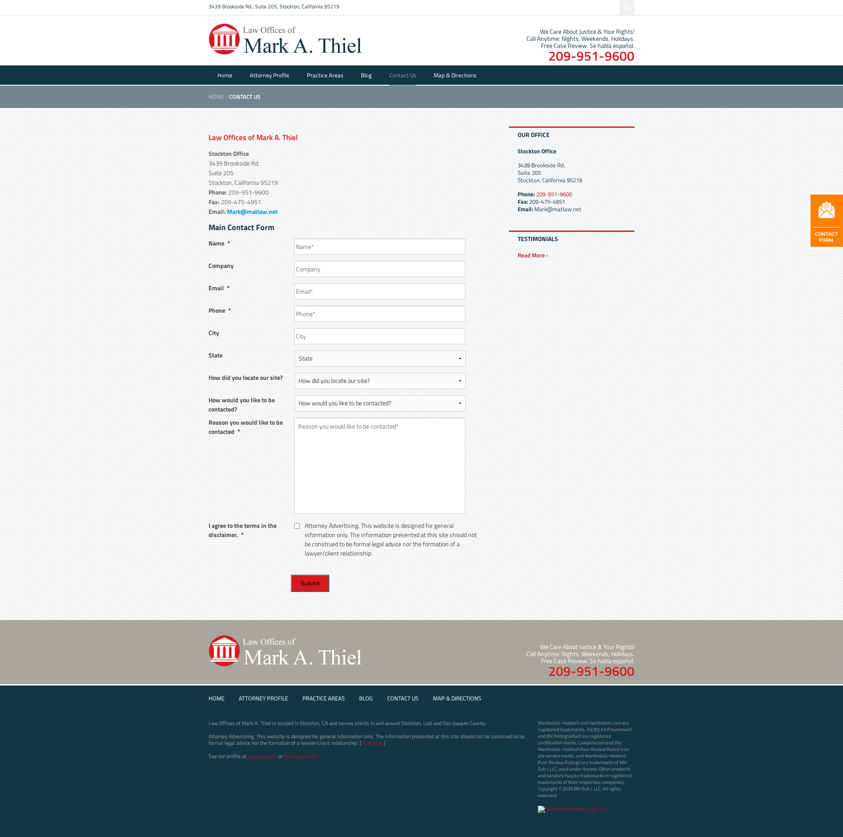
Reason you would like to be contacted (246, 427)
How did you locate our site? (246, 377)
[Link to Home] (285, 38)
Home (224, 75)
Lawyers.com (262, 756)
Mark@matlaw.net (252, 211)
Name (219, 243)
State (216, 355)
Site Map (372, 743)
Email (219, 287)
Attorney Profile (269, 75)
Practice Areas (325, 75)
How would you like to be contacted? (242, 404)
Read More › (533, 255)
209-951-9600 (591, 56)
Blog (366, 75)
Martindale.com (301, 756)
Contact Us (402, 75)
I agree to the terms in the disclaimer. (243, 530)
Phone (220, 310)
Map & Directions (455, 75)
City (214, 332)
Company (221, 265)
